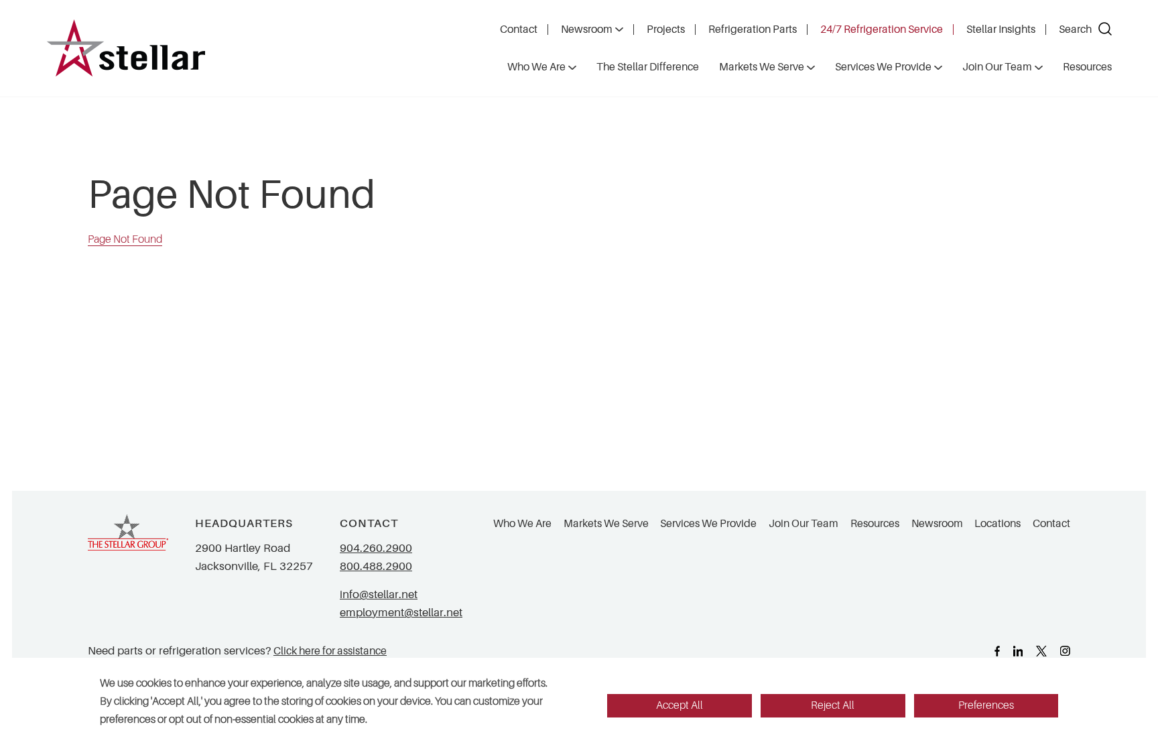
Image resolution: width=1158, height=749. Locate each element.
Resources (874, 524)
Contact (518, 29)
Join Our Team (803, 524)
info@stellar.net (378, 594)
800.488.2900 (376, 566)
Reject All (832, 705)
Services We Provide (708, 524)
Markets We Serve (606, 524)
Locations (997, 524)
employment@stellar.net (401, 612)
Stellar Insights (1000, 29)
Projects (666, 29)
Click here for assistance (330, 650)
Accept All (679, 705)
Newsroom (587, 29)
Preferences (986, 705)
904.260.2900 (376, 548)
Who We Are (522, 524)
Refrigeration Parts (752, 29)
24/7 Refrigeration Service (881, 29)
